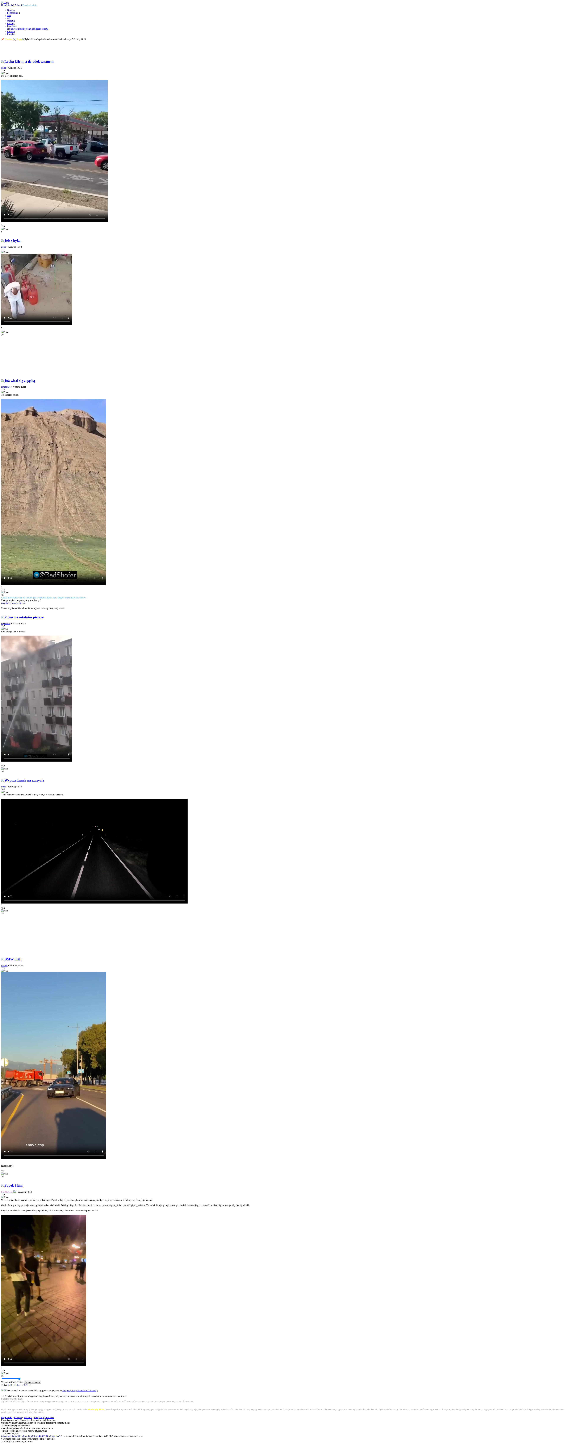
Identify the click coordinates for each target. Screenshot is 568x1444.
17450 (17, 1385)
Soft (9, 15)
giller (3, 68)
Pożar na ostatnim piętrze (24, 617)
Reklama (28, 1417)
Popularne (12, 26)
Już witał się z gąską (19, 381)
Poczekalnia (12, 13)
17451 (11, 1385)
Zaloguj (18, 5)
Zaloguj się (6, 603)
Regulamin (6, 1417)
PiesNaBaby (7, 1192)
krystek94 (5, 387)
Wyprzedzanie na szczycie (24, 780)
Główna (11, 10)
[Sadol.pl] (5, 2)
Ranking (11, 34)
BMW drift (13, 959)
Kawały (10, 23)
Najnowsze (12, 29)
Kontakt (18, 1417)
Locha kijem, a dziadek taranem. (29, 61)
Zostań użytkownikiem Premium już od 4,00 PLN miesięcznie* (31, 1436)
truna (3, 786)
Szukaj (11, 5)
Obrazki (11, 21)
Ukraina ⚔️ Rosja (13, 39)
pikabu (4, 965)
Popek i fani (13, 1185)
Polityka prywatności (44, 1417)
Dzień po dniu (25, 29)
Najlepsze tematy (40, 29)
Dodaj (4, 5)
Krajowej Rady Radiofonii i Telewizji (80, 1390)
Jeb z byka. (12, 241)
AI (8, 18)
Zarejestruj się (29, 5)
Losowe (11, 31)
